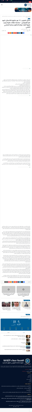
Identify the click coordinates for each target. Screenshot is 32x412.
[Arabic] (11, 0)
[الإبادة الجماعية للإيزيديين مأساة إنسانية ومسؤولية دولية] (26, 304)
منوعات (26, 16)
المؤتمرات (30, 380)
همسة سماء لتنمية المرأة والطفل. (19, 405)
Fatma (28, 30)
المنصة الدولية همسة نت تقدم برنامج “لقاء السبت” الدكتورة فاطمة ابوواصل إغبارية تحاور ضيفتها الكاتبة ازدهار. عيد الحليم (16, 308)
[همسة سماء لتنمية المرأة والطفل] (27, 4)
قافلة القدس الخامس (28, 379)
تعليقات (8, 332)
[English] (3, 0)
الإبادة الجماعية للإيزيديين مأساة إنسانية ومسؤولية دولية (26, 308)
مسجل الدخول (25, 316)
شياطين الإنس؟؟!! (23, 342)
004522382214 (27, 369)
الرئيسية (29, 16)
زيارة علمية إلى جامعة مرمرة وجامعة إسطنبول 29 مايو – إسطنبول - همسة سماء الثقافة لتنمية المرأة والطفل (18, 396)
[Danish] (7, 0)
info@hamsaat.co (24, 371)
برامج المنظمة (29, 375)
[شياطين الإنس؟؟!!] (28, 343)
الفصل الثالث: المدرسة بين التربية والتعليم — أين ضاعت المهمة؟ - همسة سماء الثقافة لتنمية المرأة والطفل (18, 401)
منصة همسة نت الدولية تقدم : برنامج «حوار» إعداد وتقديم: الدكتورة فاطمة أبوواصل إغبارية (14, 349)
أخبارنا (30, 378)
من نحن (30, 374)
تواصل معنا (30, 381)
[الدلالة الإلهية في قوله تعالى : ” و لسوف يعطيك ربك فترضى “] (28, 340)
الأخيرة (24, 332)
